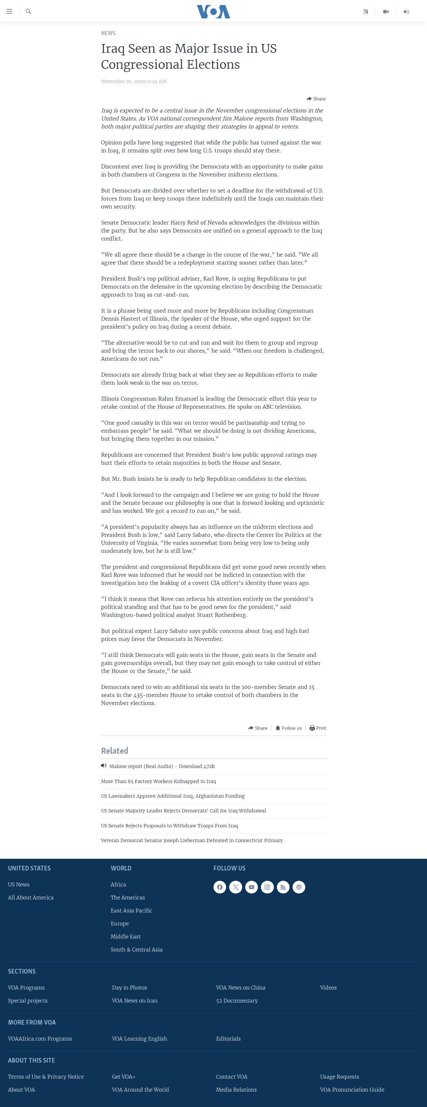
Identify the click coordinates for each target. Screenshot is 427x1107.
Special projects (28, 1001)
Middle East (126, 937)
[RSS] (283, 886)
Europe (120, 923)
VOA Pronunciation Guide (352, 1090)
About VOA (21, 1090)
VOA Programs (26, 988)
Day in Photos (129, 988)
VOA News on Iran (134, 1001)
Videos (328, 988)
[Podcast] (299, 886)
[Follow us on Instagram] (267, 886)
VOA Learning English (139, 1039)
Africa (118, 884)
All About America (31, 897)
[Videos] (386, 12)
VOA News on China (241, 988)
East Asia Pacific (131, 910)
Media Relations (236, 1090)
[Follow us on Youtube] (251, 886)
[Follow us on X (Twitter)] (235, 886)
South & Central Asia (137, 950)
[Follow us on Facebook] (220, 886)
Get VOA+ (124, 1076)
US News (19, 884)
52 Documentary (237, 1001)
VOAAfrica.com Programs (40, 1039)
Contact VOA (232, 1076)
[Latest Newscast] (406, 12)
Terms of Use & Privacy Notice (46, 1076)
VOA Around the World (140, 1090)
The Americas (128, 897)
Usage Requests (339, 1076)
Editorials (228, 1039)
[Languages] (366, 12)
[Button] (316, 99)
